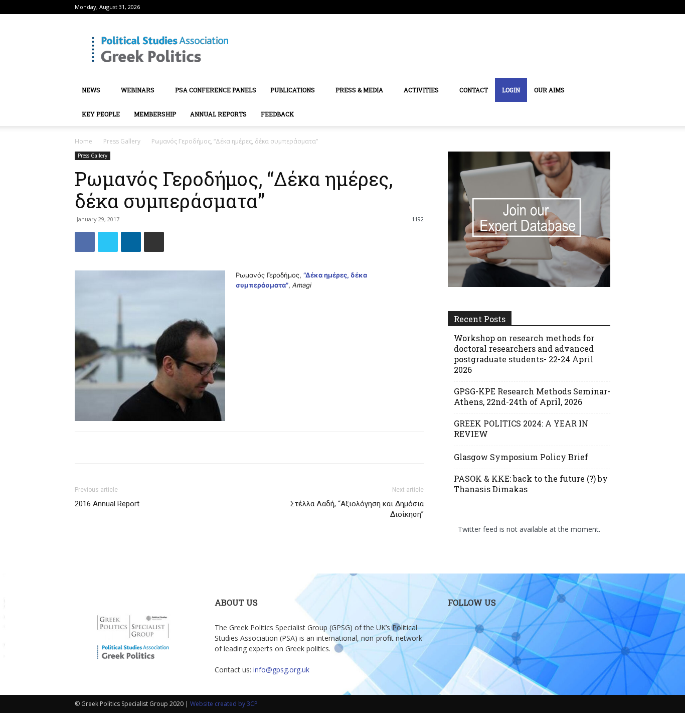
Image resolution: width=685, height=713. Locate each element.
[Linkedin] (131, 242)
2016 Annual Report (107, 503)
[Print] (154, 242)
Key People (101, 114)
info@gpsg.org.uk (281, 669)
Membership (155, 114)
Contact (473, 90)
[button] (630, 90)
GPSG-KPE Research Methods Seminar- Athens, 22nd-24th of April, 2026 (532, 396)
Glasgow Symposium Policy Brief (521, 457)
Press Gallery (121, 141)
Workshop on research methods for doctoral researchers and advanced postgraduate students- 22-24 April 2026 (524, 354)
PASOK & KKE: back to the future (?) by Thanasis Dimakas (531, 483)
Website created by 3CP (224, 703)
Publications (292, 90)
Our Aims (549, 90)
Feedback (277, 114)
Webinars (137, 90)
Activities (421, 90)
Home (83, 141)
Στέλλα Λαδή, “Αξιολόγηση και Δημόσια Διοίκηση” (357, 509)
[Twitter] (602, 7)
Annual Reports (218, 114)
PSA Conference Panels (215, 90)
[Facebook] (85, 242)
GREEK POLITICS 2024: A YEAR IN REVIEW (521, 428)
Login (511, 90)
